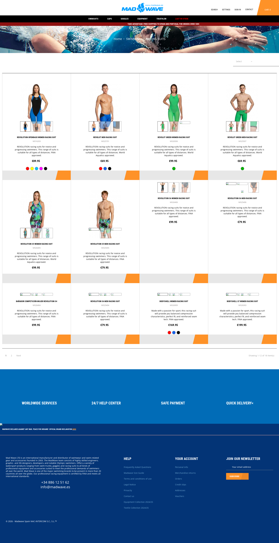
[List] (275, 61)
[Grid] (268, 61)
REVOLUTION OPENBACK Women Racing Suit (36, 137)
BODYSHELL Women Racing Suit (174, 301)
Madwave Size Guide (134, 473)
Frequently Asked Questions (137, 467)
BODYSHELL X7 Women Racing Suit (242, 301)
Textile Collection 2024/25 (136, 507)
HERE (74, 429)
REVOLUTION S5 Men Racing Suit (105, 244)
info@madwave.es (55, 486)
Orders (178, 478)
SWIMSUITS (93, 19)
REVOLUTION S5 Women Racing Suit (37, 244)
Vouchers (179, 496)
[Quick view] (50, 175)
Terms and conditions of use (138, 478)
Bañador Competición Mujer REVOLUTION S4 (36, 301)
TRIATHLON (161, 19)
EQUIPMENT (142, 19)
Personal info (181, 467)
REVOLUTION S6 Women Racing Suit (174, 198)
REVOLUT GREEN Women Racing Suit (174, 137)
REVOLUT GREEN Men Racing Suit (242, 137)
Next (18, 355)
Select (239, 61)
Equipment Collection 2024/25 (138, 502)
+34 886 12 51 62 (55, 482)
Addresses (180, 490)
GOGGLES (125, 19)
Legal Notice (130, 484)
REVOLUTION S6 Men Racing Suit (242, 198)
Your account (186, 459)
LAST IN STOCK (181, 19)
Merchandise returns (185, 473)
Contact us (129, 496)
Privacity (128, 490)
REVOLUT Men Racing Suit (105, 137)
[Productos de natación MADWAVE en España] (142, 7)
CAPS (109, 19)
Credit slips (180, 484)
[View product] (64, 175)
